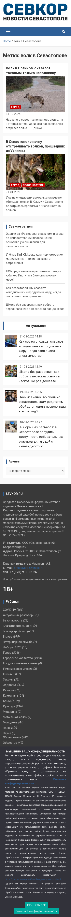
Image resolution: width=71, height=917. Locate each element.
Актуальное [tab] (36, 326)
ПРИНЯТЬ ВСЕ (36, 905)
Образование (12, 737)
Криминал (9, 695)
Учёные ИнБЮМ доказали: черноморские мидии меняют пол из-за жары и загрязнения (34, 259)
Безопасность (12, 620)
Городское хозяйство (18, 658)
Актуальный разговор (18, 615)
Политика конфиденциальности (36, 911)
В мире (7, 636)
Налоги (8, 728)
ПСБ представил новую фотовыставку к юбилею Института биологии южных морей (33, 275)
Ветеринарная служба (18, 642)
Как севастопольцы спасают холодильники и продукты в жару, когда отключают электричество (33, 292)
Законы (8, 679)
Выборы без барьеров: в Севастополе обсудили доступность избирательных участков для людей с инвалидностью (41, 436)
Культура (9, 706)
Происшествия (33, 185)
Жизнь (7, 674)
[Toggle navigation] (8, 31)
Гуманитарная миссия (18, 669)
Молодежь (10, 722)
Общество (10, 742)
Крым (7, 701)
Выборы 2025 (12, 647)
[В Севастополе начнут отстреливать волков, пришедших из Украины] (35, 172)
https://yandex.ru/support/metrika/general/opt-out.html (33, 879)
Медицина (10, 711)
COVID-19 (9, 610)
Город (15, 107)
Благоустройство (14, 631)
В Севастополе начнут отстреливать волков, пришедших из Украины (35, 146)
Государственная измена (20, 663)
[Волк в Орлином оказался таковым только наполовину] (35, 94)
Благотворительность (18, 626)
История (9, 690)
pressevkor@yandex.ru (28, 568)
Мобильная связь (15, 717)
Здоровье (10, 685)
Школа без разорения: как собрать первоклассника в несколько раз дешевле (39, 376)
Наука (7, 733)
